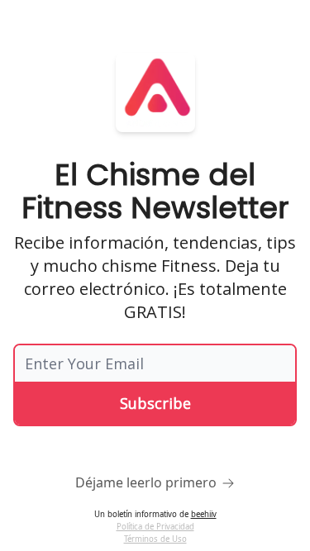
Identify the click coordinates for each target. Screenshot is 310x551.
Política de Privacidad (155, 526)
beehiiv (204, 514)
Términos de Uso (155, 539)
